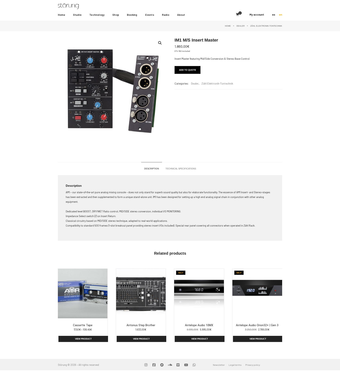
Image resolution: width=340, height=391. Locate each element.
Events (149, 14)
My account (256, 14)
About (181, 14)
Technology (96, 14)
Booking (132, 14)
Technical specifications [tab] (180, 168)
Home (61, 14)
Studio (77, 14)
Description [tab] (151, 168)
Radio (165, 14)
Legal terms (235, 364)
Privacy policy (252, 364)
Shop (115, 14)
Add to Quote (187, 70)
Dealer (241, 26)
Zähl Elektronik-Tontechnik (266, 26)
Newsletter (219, 364)
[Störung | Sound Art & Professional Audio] (76, 6)
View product (83, 339)
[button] (160, 42)
